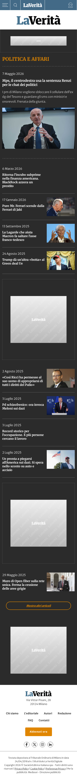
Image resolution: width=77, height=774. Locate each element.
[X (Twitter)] (34, 744)
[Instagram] (42, 744)
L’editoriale (31, 713)
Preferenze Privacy (56, 768)
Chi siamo (12, 713)
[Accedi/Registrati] (70, 5)
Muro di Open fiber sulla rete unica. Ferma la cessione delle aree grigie (23, 584)
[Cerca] (15, 5)
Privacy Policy (22, 768)
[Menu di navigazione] (5, 5)
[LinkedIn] (50, 744)
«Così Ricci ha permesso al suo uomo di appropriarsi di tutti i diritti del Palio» (22, 381)
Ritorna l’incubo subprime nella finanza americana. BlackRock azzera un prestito (21, 180)
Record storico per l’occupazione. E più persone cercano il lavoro (23, 434)
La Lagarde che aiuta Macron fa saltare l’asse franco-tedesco (19, 236)
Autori (48, 713)
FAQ (30, 720)
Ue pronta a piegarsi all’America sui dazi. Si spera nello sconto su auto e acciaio (22, 464)
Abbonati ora (38, 731)
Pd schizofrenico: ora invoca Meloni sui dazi (23, 406)
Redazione (64, 713)
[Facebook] (27, 744)
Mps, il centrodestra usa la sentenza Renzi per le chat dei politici (36, 82)
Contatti (44, 720)
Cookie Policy (37, 768)
